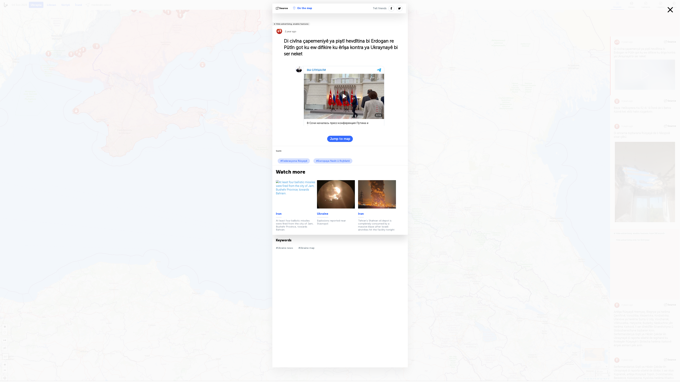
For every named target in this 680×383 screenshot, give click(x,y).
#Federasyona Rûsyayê (293, 160)
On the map (304, 8)
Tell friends (380, 8)
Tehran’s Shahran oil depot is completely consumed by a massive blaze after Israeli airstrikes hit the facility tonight (376, 225)
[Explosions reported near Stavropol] (337, 194)
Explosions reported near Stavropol (331, 222)
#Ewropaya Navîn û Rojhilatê (333, 160)
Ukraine (322, 213)
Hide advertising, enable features (292, 24)
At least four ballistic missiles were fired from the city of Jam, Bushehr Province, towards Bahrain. (294, 225)
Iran (279, 213)
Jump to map (340, 139)
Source (283, 8)
